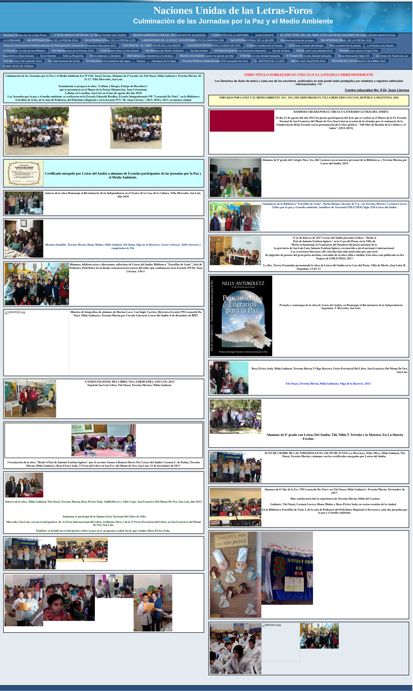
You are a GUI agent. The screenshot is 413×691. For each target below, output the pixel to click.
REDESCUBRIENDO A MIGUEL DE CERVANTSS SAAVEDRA (169, 35)
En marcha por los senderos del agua (108, 61)
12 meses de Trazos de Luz (392, 55)
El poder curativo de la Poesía (264, 45)
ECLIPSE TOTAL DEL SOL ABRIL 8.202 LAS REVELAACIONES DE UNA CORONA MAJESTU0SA (337, 35)
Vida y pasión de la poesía (345, 45)
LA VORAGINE (12, 40)
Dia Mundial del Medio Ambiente (164, 50)
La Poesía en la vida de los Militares (24, 50)
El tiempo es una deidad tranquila (260, 55)
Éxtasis (141, 61)
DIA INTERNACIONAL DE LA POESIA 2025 (110, 40)
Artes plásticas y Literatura (105, 55)
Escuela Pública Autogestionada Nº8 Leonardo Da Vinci (215, 61)
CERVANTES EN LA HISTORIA (230, 35)
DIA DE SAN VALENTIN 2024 (308, 61)
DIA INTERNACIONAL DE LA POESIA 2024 (52, 40)
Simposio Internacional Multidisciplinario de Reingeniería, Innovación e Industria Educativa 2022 (59, 45)
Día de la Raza (281, 50)
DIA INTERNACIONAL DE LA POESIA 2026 (346, 40)
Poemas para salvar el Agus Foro (358, 50)
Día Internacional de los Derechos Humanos (240, 50)
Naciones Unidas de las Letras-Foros (25, 35)
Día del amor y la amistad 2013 (314, 50)
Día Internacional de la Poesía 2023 (73, 50)
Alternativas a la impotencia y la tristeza (150, 55)
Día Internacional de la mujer (297, 40)
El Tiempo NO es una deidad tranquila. (309, 55)
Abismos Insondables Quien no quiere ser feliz (207, 55)
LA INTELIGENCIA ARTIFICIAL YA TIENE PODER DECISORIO (89, 35)
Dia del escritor (199, 50)
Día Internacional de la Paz (64, 61)
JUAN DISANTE (264, 35)
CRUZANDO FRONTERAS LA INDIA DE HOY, (214, 45)
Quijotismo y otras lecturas (18, 55)
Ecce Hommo (48, 55)
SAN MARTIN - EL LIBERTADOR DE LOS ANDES (152, 45)
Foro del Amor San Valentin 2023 (22, 61)
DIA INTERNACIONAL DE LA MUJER (252, 40)
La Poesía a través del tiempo (306, 45)
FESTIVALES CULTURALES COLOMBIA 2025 (359, 61)
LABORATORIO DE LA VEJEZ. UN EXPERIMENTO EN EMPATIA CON (183, 40)
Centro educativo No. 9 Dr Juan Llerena (377, 90)
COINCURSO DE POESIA (18, 66)
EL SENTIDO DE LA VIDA (269, 61)
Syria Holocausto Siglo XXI (354, 55)
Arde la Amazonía (73, 55)
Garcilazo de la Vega (164, 61)
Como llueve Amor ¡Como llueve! (119, 50)
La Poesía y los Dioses (380, 45)
